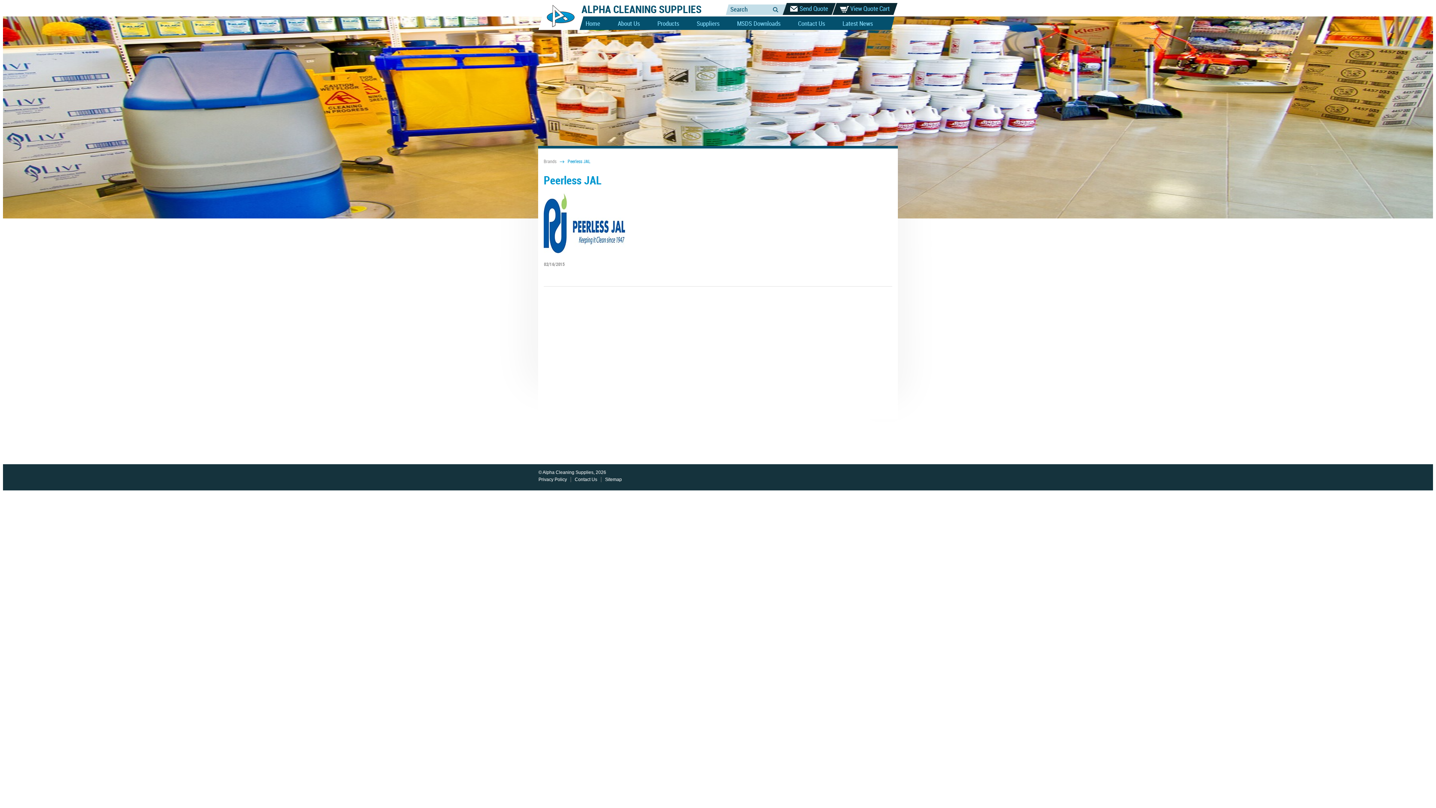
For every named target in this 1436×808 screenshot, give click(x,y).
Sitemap (613, 479)
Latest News (858, 24)
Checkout (809, 9)
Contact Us (811, 24)
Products (668, 24)
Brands (550, 161)
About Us (629, 24)
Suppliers (708, 24)
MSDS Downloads (758, 24)
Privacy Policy (552, 479)
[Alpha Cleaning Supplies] (557, 28)
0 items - (865, 9)
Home (593, 24)
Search (775, 9)
